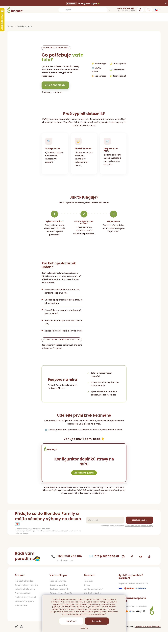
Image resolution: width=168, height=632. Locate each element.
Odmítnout (71, 621)
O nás (87, 585)
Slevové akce (21, 605)
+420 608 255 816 (125, 8)
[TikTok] (149, 556)
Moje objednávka (57, 581)
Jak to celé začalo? (93, 589)
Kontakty (88, 581)
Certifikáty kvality (92, 593)
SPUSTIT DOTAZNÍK (55, 85)
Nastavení (84, 628)
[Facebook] (132, 556)
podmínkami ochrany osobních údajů (139, 526)
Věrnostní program (24, 601)
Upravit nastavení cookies (148, 626)
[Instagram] (123, 556)
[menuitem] (17, 17)
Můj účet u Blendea (24, 581)
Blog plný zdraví (22, 593)
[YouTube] (140, 556)
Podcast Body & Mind (25, 597)
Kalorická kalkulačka (25, 589)
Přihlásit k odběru (139, 520)
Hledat (109, 9)
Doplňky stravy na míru (26, 585)
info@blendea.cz (107, 556)
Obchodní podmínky (59, 589)
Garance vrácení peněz (60, 593)
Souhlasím (96, 621)
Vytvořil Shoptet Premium (21, 626)
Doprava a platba (58, 585)
